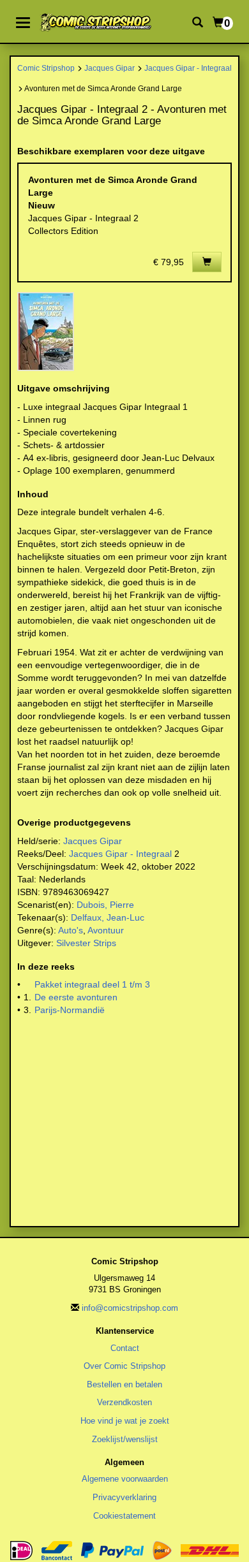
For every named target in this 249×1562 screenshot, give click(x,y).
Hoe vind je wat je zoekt (124, 1421)
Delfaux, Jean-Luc (107, 917)
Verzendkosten (124, 1402)
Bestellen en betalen (124, 1384)
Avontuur (105, 930)
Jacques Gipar (109, 68)
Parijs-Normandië (69, 1010)
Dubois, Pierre (105, 905)
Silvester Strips (86, 943)
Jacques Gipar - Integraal (188, 68)
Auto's (70, 930)
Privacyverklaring (124, 1497)
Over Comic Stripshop (124, 1366)
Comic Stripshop (46, 68)
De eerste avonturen (75, 997)
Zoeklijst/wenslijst (125, 1439)
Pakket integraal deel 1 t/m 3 (92, 984)
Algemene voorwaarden (125, 1479)
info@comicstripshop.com (130, 1308)
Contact (124, 1348)
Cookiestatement (124, 1516)
